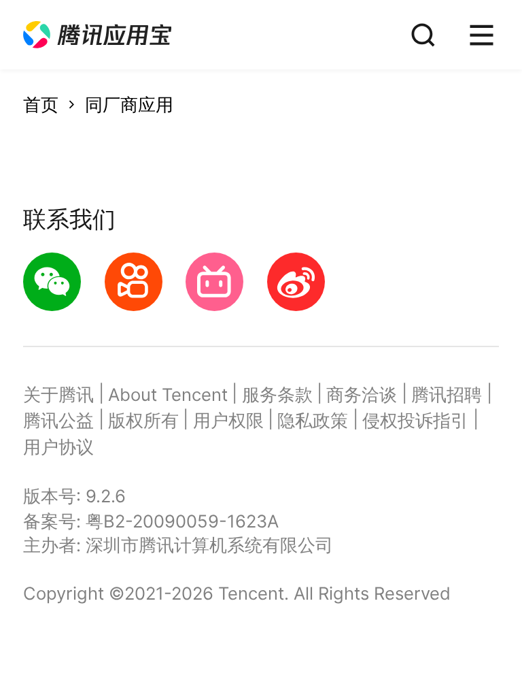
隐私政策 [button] (312, 420)
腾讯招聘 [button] (446, 394)
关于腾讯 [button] (58, 394)
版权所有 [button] (143, 420)
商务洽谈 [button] (361, 394)
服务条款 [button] (277, 394)
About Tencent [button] (168, 394)
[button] (97, 35)
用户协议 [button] (58, 446)
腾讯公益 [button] (58, 420)
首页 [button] (40, 104)
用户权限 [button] (228, 420)
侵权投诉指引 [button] (415, 420)
